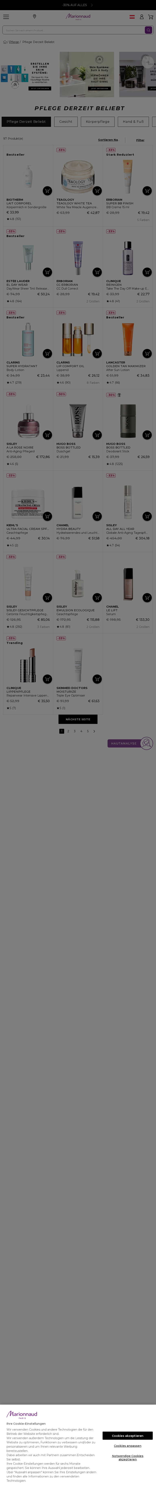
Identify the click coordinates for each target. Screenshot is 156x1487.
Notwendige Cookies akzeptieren (127, 1457)
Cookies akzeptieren (128, 1436)
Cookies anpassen (127, 1446)
